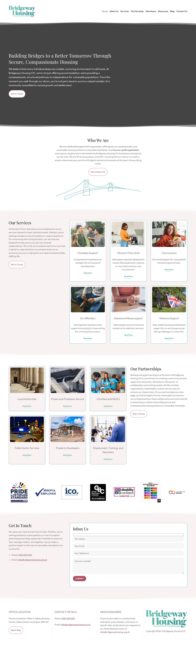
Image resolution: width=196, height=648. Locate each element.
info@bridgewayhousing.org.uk (115, 632)
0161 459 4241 (25, 555)
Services (124, 11)
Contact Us (181, 11)
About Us (114, 11)
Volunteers (150, 11)
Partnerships (137, 11)
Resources (163, 11)
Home (105, 11)
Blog (172, 11)
